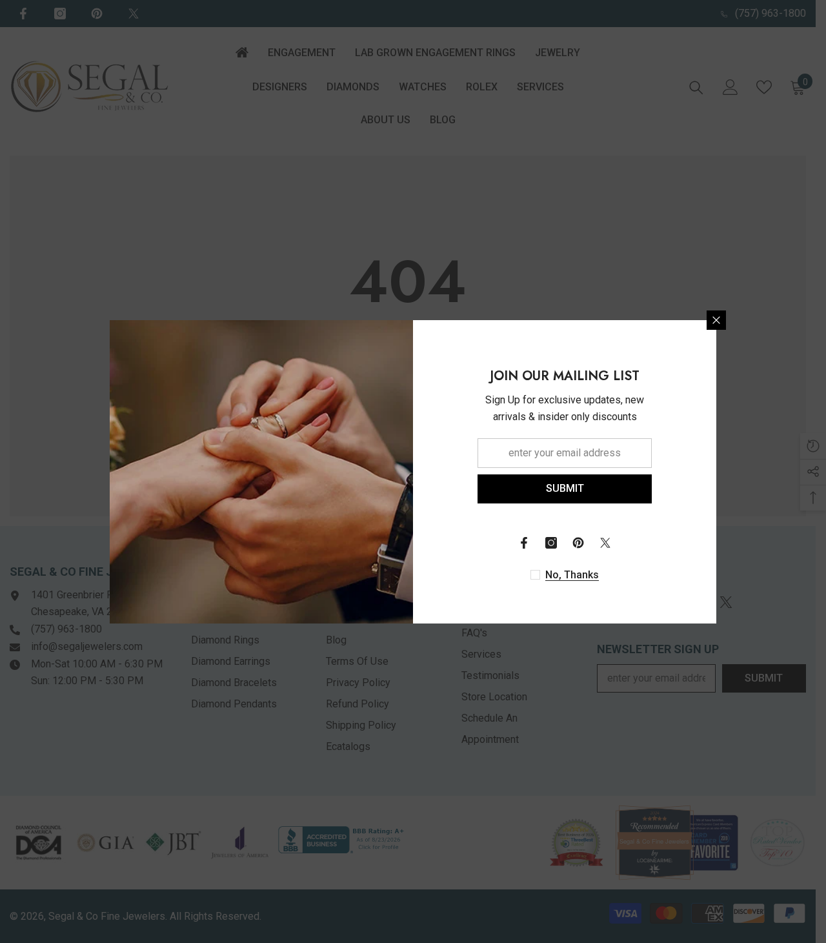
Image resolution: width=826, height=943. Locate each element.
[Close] (716, 320)
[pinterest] (578, 542)
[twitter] (605, 542)
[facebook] (524, 542)
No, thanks (572, 575)
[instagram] (551, 542)
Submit (565, 488)
